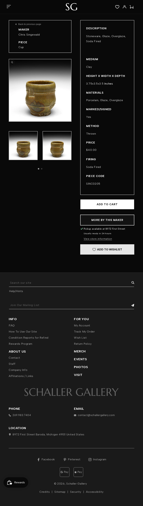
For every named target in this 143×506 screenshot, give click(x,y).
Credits (44, 491)
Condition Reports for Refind (28, 337)
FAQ (12, 325)
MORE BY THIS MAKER (107, 220)
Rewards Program (20, 343)
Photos (81, 367)
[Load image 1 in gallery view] (23, 145)
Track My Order (84, 331)
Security (75, 491)
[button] (9, 7)
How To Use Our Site (23, 331)
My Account (82, 325)
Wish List (80, 337)
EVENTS (80, 359)
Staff (12, 363)
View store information (98, 238)
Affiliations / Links (21, 376)
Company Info (18, 370)
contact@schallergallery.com (96, 415)
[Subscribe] (130, 305)
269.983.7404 (22, 415)
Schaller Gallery (76, 483)
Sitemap (59, 491)
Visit (78, 375)
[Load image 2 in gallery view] (57, 145)
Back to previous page (29, 24)
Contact (14, 357)
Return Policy (83, 343)
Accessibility (95, 491)
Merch (80, 351)
